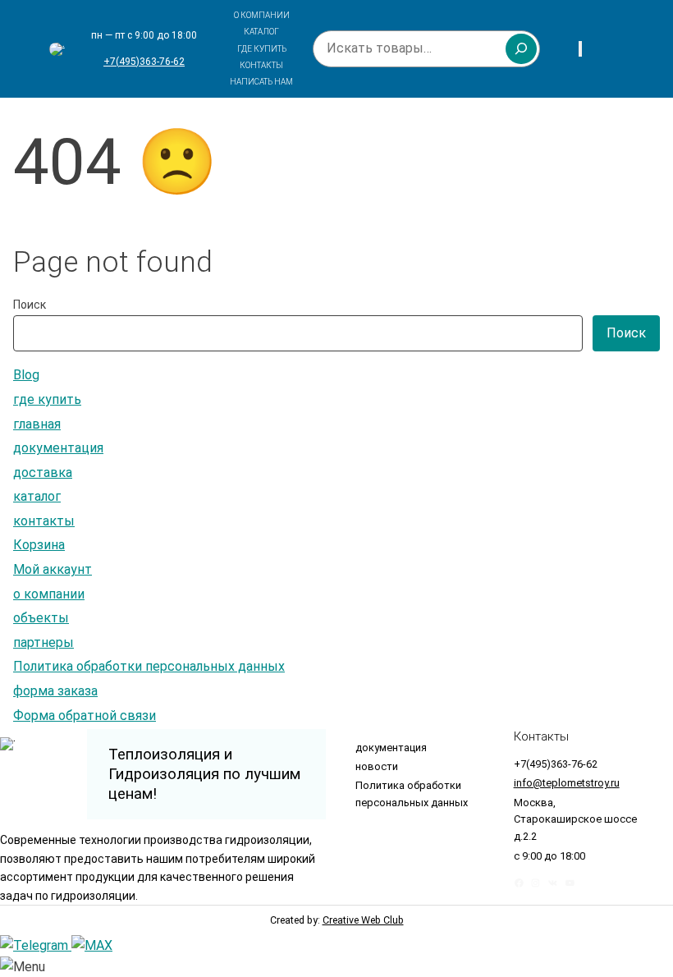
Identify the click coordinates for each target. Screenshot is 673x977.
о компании (49, 594)
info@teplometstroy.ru (567, 783)
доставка (42, 472)
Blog (26, 375)
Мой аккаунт (52, 569)
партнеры (43, 642)
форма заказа (55, 691)
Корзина (39, 545)
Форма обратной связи (84, 715)
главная (37, 424)
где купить (47, 399)
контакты (44, 521)
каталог (37, 496)
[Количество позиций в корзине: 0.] (580, 49)
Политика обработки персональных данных (149, 666)
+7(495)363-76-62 (144, 61)
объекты (41, 618)
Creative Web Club (363, 920)
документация (58, 448)
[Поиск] (521, 48)
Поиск (29, 304)
